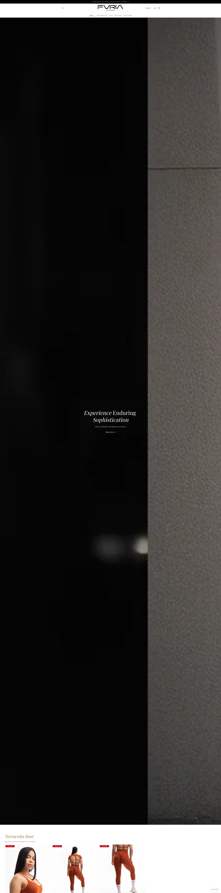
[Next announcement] (160, 1)
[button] (63, 8)
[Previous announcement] (61, 1)
